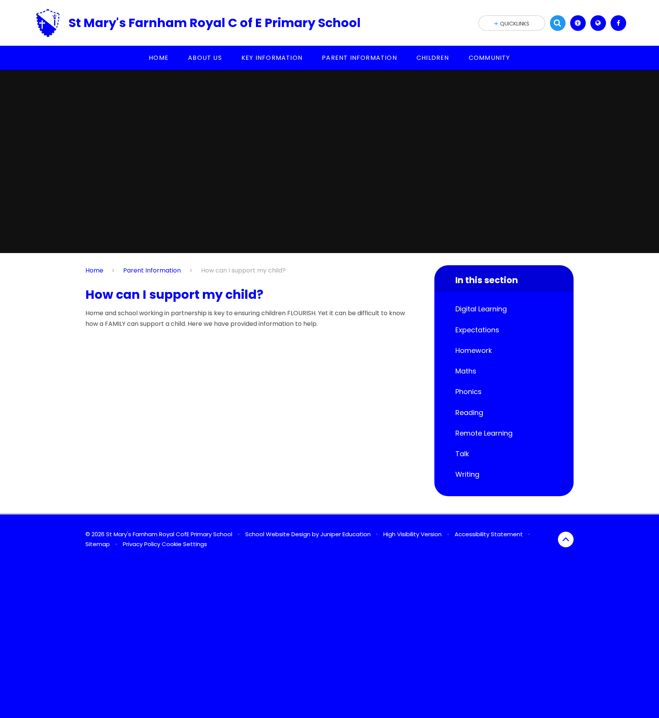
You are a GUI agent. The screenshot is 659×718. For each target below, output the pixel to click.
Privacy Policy (141, 544)
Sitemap (97, 544)
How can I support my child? (243, 270)
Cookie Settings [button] (184, 544)
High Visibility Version (412, 534)
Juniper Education (345, 534)
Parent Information (152, 270)
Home (94, 270)
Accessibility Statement (489, 534)
